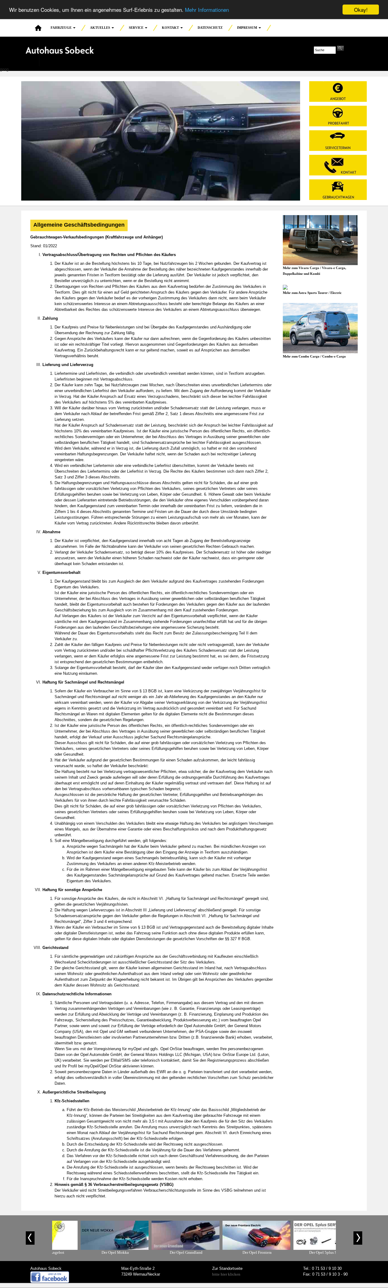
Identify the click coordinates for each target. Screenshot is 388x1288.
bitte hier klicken (226, 1274)
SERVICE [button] (136, 27)
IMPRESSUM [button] (247, 27)
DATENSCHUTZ (210, 27)
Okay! (361, 9)
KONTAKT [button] (171, 27)
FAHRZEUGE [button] (61, 27)
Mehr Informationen (207, 10)
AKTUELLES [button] (100, 27)
